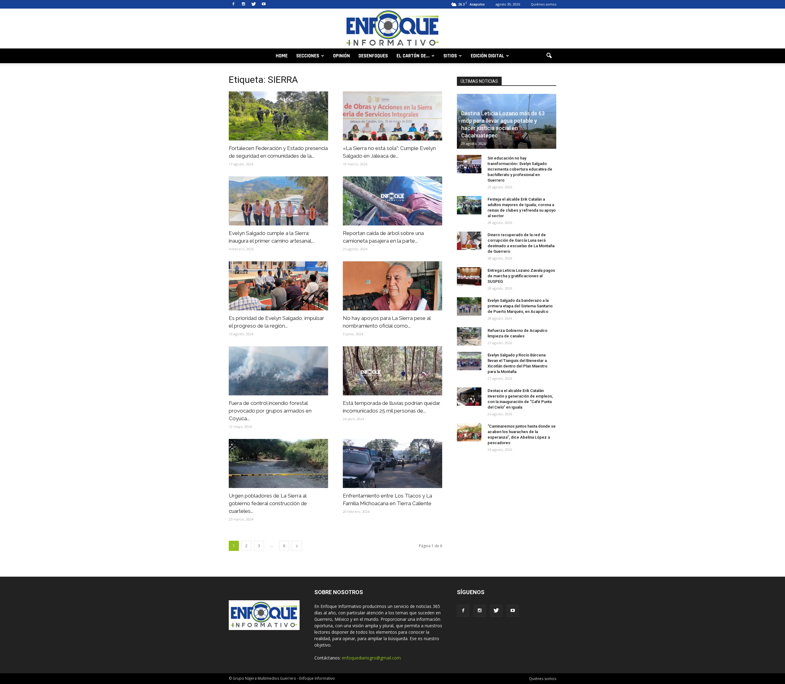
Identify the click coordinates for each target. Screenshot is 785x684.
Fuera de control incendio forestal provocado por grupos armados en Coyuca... (270, 410)
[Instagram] (243, 4)
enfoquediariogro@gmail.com (371, 658)
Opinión (341, 55)
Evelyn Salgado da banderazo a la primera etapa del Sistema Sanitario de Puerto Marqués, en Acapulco (520, 306)
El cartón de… (413, 55)
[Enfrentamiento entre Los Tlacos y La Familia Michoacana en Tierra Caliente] (392, 463)
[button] (549, 55)
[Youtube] (263, 4)
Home (282, 55)
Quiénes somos (543, 4)
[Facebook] (233, 4)
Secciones (307, 55)
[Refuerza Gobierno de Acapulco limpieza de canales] (469, 336)
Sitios (450, 55)
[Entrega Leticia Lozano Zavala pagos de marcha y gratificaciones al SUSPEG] (469, 276)
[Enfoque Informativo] (392, 29)
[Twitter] (253, 4)
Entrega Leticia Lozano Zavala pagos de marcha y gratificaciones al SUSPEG (521, 276)
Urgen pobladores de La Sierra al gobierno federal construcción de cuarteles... (268, 503)
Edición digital (487, 55)
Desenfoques (373, 55)
